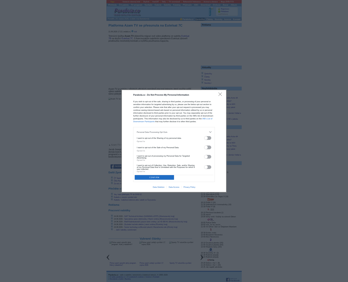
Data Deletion (158, 187)
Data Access (174, 187)
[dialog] (174, 141)
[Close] (221, 95)
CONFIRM (154, 177)
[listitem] (174, 132)
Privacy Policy (189, 187)
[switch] (207, 138)
